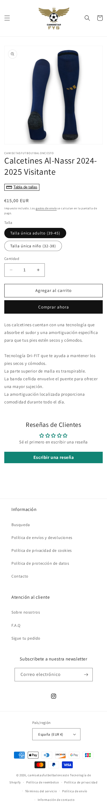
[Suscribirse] (86, 674)
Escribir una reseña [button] (53, 457)
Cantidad (11, 258)
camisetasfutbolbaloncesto (48, 775)
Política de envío (74, 791)
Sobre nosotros (25, 612)
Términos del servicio (41, 791)
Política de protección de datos (40, 563)
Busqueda (20, 524)
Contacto (20, 576)
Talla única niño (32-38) (33, 245)
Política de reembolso (42, 782)
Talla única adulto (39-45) (35, 233)
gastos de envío (46, 208)
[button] (7, 18)
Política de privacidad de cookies (41, 550)
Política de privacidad (80, 782)
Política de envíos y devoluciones (41, 537)
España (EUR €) (50, 734)
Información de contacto (56, 800)
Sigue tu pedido (26, 638)
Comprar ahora (53, 307)
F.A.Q (16, 625)
